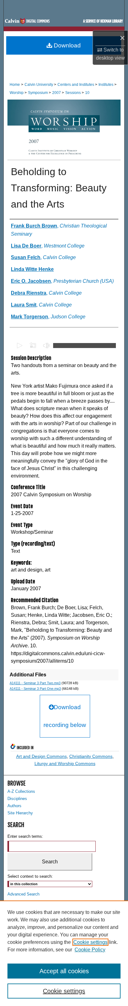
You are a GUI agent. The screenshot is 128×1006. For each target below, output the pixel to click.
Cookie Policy (90, 949)
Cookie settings (90, 942)
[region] (64, 953)
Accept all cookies (64, 971)
